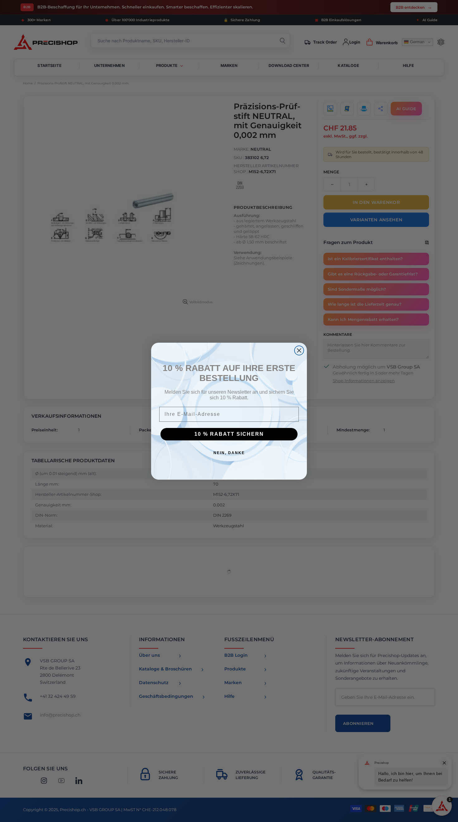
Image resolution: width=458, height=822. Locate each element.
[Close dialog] (299, 350)
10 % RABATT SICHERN (229, 434)
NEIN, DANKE (229, 453)
